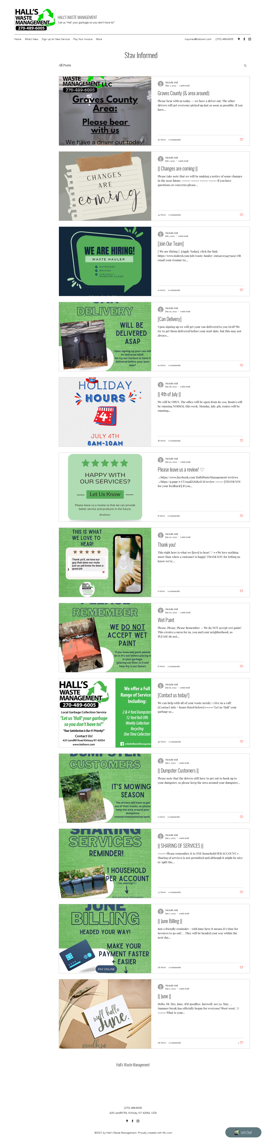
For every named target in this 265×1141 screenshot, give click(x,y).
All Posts (65, 65)
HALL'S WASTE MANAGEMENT (77, 17)
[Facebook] (244, 39)
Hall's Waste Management (133, 1064)
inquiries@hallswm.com (198, 39)
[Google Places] (239, 39)
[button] (245, 66)
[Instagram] (249, 39)
